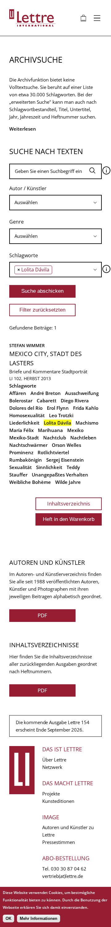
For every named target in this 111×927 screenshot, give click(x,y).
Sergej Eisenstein (65, 460)
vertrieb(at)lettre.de (62, 876)
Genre (16, 221)
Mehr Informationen (38, 918)
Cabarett (46, 400)
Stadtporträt (74, 371)
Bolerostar (20, 400)
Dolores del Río (26, 408)
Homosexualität (27, 415)
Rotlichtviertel (53, 452)
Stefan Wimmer (27, 345)
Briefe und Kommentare (34, 371)
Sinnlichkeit (49, 467)
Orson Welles (66, 445)
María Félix (21, 430)
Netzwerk (52, 767)
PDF (42, 615)
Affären (17, 393)
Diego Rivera (75, 400)
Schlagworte (23, 255)
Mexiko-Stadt (24, 437)
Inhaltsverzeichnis (68, 503)
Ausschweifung (82, 393)
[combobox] (55, 202)
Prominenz (21, 452)
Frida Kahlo (85, 408)
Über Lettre (54, 760)
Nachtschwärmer (28, 445)
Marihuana (50, 430)
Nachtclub (54, 437)
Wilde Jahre (68, 482)
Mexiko (75, 430)
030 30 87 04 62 (68, 869)
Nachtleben (83, 437)
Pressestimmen (58, 842)
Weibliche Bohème (30, 482)
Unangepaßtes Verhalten (60, 475)
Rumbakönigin (25, 460)
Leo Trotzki (61, 415)
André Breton (46, 393)
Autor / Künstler (28, 188)
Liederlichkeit (24, 423)
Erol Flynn (58, 408)
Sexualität (20, 467)
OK (8, 918)
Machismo (87, 423)
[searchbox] (55, 202)
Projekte (51, 794)
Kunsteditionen (58, 801)
